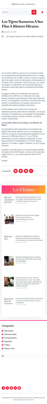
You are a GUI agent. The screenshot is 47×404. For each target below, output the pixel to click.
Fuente (4, 161)
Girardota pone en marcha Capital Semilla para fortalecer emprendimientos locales (27, 217)
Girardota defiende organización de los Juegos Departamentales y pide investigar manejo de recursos (28, 199)
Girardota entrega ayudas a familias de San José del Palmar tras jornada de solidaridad (28, 259)
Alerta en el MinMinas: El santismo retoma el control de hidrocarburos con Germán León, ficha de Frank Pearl (29, 238)
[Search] (34, 12)
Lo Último (23, 189)
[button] (42, 12)
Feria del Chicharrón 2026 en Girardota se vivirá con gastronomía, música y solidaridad (29, 301)
